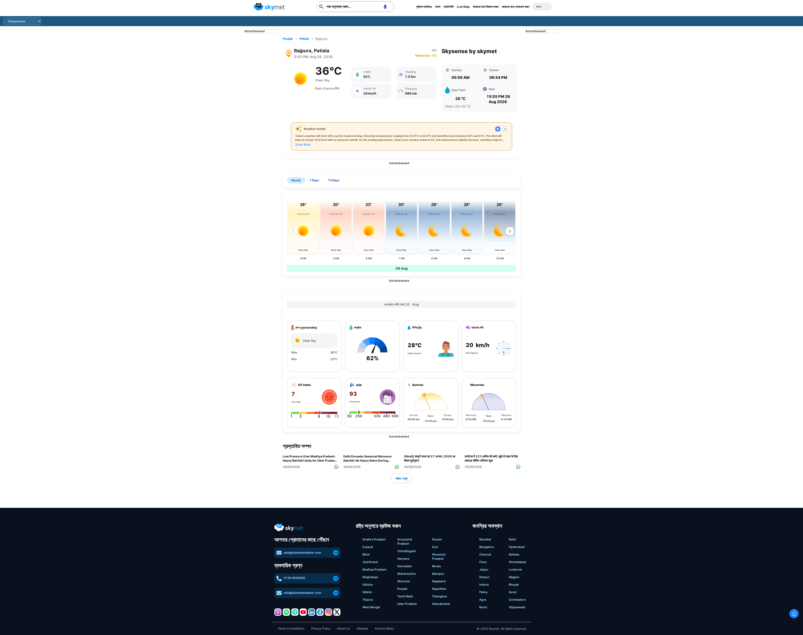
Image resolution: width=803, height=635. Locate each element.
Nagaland (439, 581)
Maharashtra (406, 573)
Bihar (366, 554)
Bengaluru (486, 547)
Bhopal (514, 584)
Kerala (436, 566)
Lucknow (515, 569)
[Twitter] (336, 612)
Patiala (304, 38)
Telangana (439, 596)
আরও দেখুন (401, 478)
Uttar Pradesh (407, 604)
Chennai (485, 554)
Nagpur (514, 577)
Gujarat (367, 547)
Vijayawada (517, 607)
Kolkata (514, 554)
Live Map (463, 6)
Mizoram (403, 581)
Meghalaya (370, 577)
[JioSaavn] (294, 612)
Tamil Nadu (405, 596)
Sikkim (367, 592)
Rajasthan (439, 588)
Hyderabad (516, 547)
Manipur (438, 573)
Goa (435, 547)
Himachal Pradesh (438, 556)
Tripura (367, 599)
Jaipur (483, 569)
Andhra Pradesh (374, 539)
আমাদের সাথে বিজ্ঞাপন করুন (486, 6)
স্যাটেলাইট (449, 6)
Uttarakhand (441, 604)
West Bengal (371, 607)
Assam (437, 539)
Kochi (483, 607)
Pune (483, 562)
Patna (483, 592)
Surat (513, 592)
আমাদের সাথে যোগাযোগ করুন (515, 6)
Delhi (512, 539)
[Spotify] (286, 612)
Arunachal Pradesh (404, 541)
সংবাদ (437, 6)
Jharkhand (370, 562)
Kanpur (484, 577)
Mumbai (485, 539)
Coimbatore (517, 599)
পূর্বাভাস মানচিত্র (424, 6)
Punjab (288, 38)
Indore (484, 584)
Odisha (367, 584)
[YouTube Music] (303, 612)
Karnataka (404, 566)
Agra (482, 599)
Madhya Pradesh (374, 569)
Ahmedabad (517, 562)
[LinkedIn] (311, 612)
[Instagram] (328, 612)
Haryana (403, 558)
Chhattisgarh (406, 551)
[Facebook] (320, 612)
